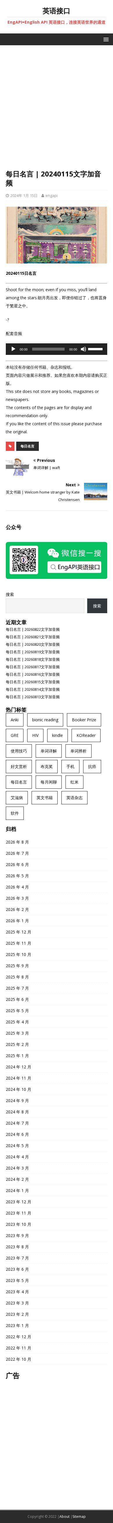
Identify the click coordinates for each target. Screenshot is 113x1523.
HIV (35, 735)
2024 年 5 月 (17, 1145)
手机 (70, 766)
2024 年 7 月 (17, 1123)
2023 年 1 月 (17, 1325)
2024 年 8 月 (17, 1112)
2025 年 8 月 (17, 977)
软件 (15, 813)
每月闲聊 (49, 782)
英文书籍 (45, 797)
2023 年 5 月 (17, 1280)
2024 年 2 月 (17, 1179)
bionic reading (45, 719)
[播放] (13, 349)
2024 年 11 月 (18, 1078)
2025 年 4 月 (17, 1022)
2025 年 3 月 (17, 1033)
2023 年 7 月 (17, 1258)
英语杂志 (74, 797)
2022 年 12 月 (18, 1336)
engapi (51, 195)
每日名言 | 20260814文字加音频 (33, 689)
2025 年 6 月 (17, 999)
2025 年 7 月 (17, 988)
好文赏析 (19, 766)
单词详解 (49, 751)
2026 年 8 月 (17, 842)
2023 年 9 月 (17, 1235)
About (64, 1516)
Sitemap (79, 1516)
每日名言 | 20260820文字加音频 (33, 644)
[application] (56, 349)
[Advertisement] (56, 110)
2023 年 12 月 (18, 1201)
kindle (57, 735)
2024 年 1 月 (17, 1190)
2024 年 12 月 (18, 1067)
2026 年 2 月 (17, 909)
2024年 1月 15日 (24, 195)
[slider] (96, 348)
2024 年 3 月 (17, 1168)
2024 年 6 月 (17, 1134)
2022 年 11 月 (18, 1348)
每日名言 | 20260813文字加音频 (33, 696)
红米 (74, 782)
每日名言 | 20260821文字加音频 (33, 636)
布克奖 (47, 766)
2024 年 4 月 (17, 1156)
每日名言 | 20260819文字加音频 (33, 651)
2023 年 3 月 (17, 1303)
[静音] (83, 349)
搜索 (10, 594)
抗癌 (92, 766)
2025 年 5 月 (17, 1010)
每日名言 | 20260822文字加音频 (33, 629)
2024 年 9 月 (17, 1100)
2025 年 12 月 (18, 932)
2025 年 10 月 (18, 954)
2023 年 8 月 (17, 1246)
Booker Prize (84, 719)
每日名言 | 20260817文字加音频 (33, 666)
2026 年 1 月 (17, 920)
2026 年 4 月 (17, 887)
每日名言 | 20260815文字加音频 (33, 681)
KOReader (86, 735)
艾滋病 (17, 797)
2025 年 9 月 (17, 965)
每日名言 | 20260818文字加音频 (33, 659)
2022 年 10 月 (18, 1359)
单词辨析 (78, 751)
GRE (15, 735)
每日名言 (27, 446)
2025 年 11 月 (18, 943)
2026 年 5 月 (17, 875)
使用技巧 (19, 751)
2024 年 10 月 (18, 1089)
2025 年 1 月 (17, 1055)
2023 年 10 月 (18, 1224)
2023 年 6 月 (17, 1269)
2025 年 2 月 (17, 1044)
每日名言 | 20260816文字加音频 (33, 674)
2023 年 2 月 (17, 1314)
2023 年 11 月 (18, 1213)
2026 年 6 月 (17, 864)
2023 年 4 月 (17, 1291)
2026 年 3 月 (17, 898)
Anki (15, 719)
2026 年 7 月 (17, 853)
